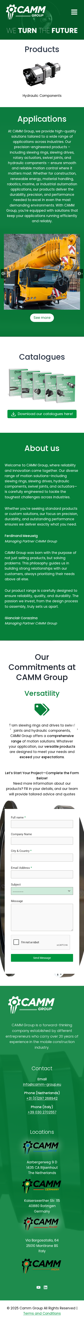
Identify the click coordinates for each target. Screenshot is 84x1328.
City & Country (21, 851)
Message (17, 901)
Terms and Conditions (42, 1313)
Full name (18, 817)
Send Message (42, 957)
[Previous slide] (8, 729)
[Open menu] (74, 12)
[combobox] (42, 891)
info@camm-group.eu (42, 1084)
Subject (16, 884)
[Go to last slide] (4, 273)
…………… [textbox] (18, 891)
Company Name (21, 834)
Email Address (21, 868)
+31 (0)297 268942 (42, 1098)
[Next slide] (80, 273)
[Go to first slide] (75, 729)
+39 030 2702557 (42, 1112)
